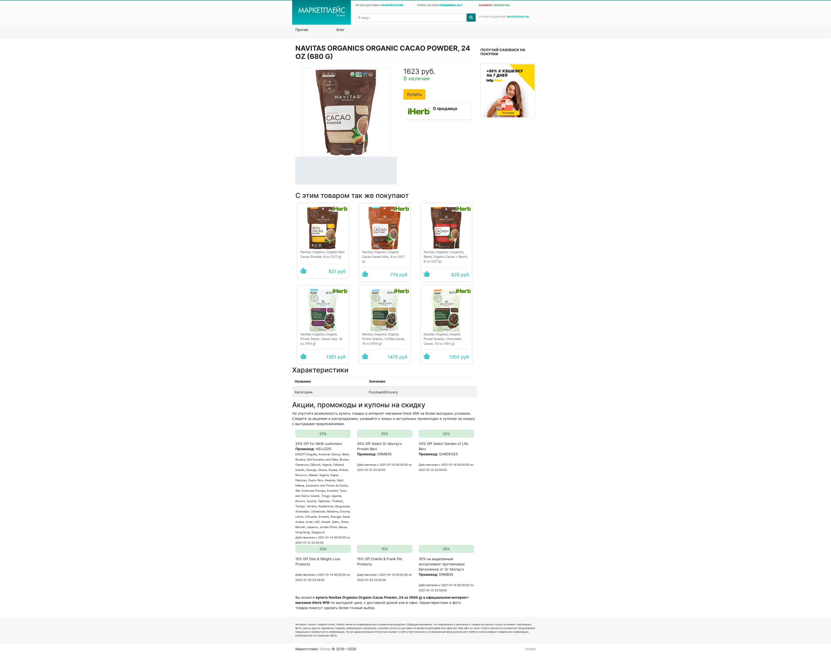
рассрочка (502, 5)
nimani (530, 649)
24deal (325, 649)
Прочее (301, 29)
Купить (414, 94)
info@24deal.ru (518, 16)
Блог (341, 29)
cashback (485, 5)
